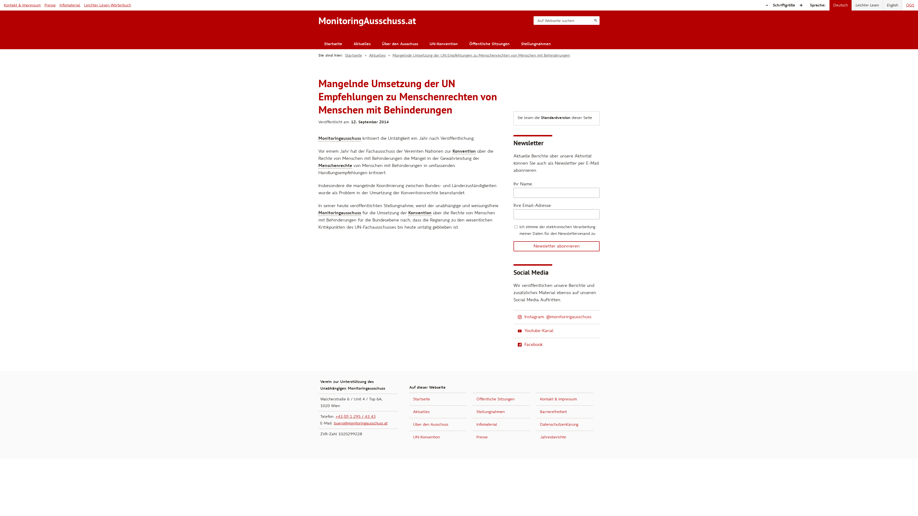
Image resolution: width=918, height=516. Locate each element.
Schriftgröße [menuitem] (784, 5)
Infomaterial (70, 5)
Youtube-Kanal (539, 330)
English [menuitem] (892, 5)
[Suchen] (596, 20)
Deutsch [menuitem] (840, 5)
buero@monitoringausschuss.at (361, 423)
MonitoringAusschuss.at (367, 21)
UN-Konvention (444, 44)
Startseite (333, 44)
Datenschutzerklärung (559, 424)
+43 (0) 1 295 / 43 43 (355, 416)
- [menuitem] (766, 5)
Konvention (464, 151)
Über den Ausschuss (400, 44)
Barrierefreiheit (553, 411)
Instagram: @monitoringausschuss (558, 317)
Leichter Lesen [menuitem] (867, 5)
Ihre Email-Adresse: (533, 205)
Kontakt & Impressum (22, 5)
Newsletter (528, 143)
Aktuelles (362, 44)
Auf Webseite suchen (555, 20)
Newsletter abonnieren (557, 246)
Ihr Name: (523, 184)
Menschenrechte (335, 165)
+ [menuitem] (801, 5)
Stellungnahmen (536, 44)
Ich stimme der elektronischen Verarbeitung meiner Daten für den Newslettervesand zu (557, 230)
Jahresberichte (553, 437)
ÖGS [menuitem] (910, 5)
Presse (50, 5)
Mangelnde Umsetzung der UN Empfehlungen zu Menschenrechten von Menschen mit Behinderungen (481, 55)
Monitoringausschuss (339, 138)
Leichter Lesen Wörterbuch (107, 5)
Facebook (534, 344)
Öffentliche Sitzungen (489, 44)
